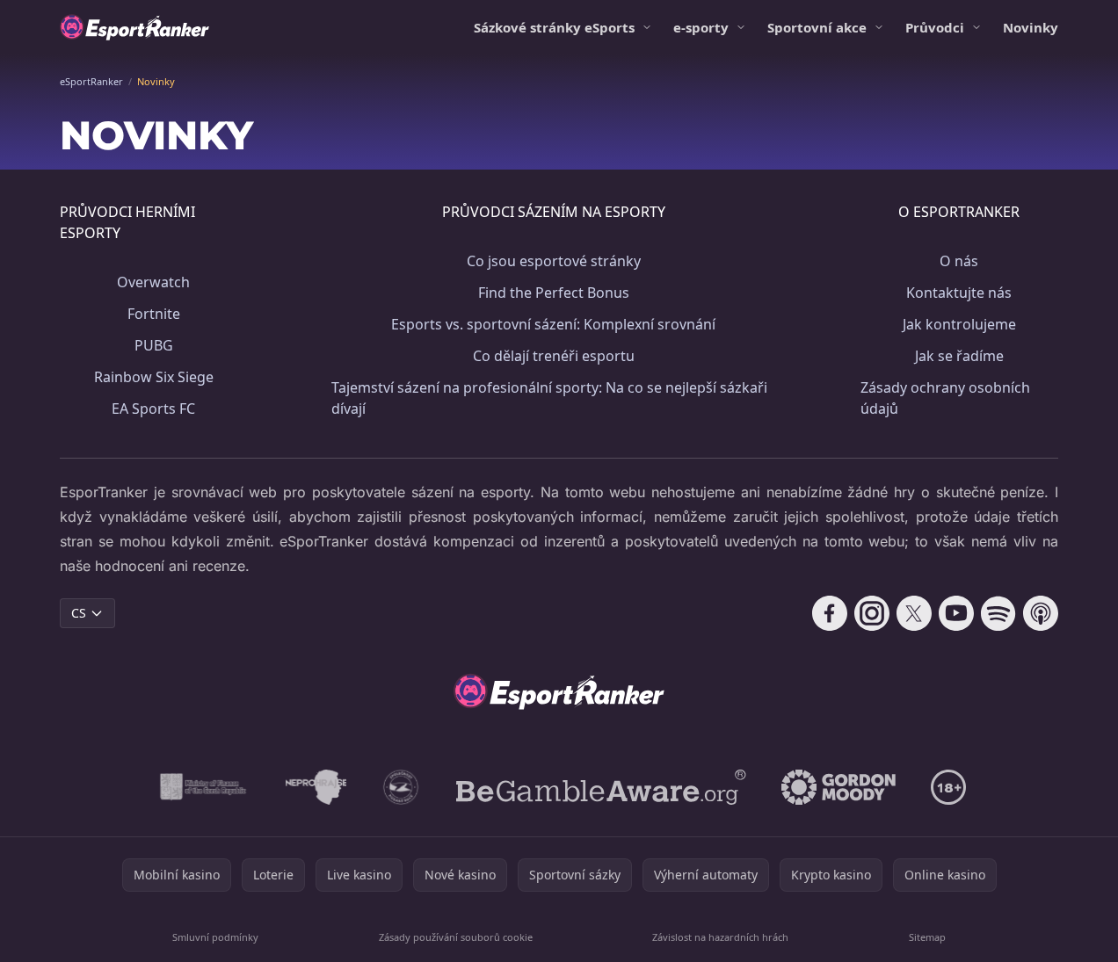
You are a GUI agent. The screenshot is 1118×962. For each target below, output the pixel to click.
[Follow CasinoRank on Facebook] (829, 613)
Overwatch (153, 282)
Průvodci (934, 27)
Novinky (1030, 27)
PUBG (153, 345)
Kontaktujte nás (959, 292)
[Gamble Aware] (601, 787)
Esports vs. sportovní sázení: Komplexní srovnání (553, 324)
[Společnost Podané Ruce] (401, 787)
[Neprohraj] (316, 787)
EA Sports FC (153, 408)
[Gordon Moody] (838, 787)
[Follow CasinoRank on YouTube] (956, 613)
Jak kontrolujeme (959, 324)
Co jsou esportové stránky (554, 261)
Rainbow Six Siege (154, 377)
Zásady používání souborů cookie (456, 937)
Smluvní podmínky (215, 937)
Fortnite (153, 313)
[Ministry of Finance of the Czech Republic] (201, 787)
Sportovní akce (817, 27)
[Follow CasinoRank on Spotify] (998, 613)
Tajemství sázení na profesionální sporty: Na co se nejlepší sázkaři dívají (549, 398)
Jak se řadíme (959, 355)
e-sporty (701, 27)
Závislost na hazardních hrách (720, 937)
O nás (959, 261)
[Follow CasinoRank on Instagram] (871, 613)
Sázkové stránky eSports (554, 27)
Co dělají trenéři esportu (554, 355)
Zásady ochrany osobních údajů (945, 398)
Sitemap (927, 937)
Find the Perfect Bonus (553, 292)
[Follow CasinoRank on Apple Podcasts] (1040, 613)
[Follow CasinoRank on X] (914, 613)
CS (78, 612)
